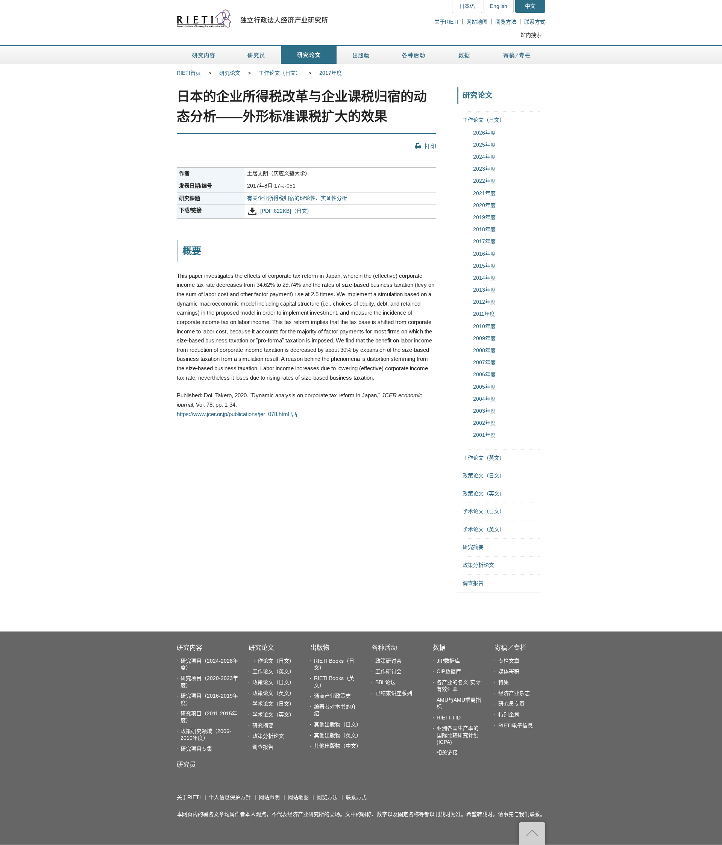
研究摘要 (473, 547)
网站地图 (476, 22)
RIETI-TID (449, 718)
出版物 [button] (361, 55)
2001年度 (484, 435)
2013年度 (484, 290)
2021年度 (484, 193)
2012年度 (484, 302)
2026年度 (484, 133)
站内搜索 (531, 35)
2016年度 (484, 254)
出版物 (319, 647)
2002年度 (484, 423)
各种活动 (384, 647)
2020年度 (484, 205)
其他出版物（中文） (337, 746)
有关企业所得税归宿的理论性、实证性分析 (297, 198)
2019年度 (484, 217)
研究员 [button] (256, 55)
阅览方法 (505, 22)
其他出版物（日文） (337, 724)
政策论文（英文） (484, 494)
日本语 (467, 6)
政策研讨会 (388, 661)
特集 (503, 682)
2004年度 (484, 399)
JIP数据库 (448, 661)
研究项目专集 (196, 749)
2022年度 (484, 181)
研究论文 (229, 73)
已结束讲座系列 (393, 693)
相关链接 (447, 753)
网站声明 (269, 797)
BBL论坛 (385, 682)
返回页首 (532, 833)
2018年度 (484, 229)
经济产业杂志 (514, 693)
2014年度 (484, 278)
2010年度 (484, 326)
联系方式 (534, 22)
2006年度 (484, 374)
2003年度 (484, 411)
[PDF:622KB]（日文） (286, 211)
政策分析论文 (478, 565)
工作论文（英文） (484, 458)
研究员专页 (511, 704)
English (498, 6)
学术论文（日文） (484, 511)
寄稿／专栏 (510, 647)
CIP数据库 (449, 671)
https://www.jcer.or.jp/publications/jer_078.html (233, 414)
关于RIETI (446, 22)
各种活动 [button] (413, 55)
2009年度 (484, 338)
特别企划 (508, 715)
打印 (430, 146)
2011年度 (484, 314)
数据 (439, 647)
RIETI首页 (189, 73)
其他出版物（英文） (337, 735)
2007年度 (484, 362)
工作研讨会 (388, 671)
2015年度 (484, 266)
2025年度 (484, 145)
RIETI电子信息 (515, 725)
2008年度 (484, 350)
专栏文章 (508, 661)
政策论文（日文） (484, 475)
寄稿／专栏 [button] (516, 55)
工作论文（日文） (280, 73)
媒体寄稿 (508, 671)
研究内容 (189, 647)
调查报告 (473, 583)
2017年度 (330, 73)
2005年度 (484, 387)
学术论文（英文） (484, 529)
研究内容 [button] (204, 55)
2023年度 (484, 169)
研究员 (186, 764)
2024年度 (484, 157)
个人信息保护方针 (230, 797)
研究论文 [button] (309, 55)
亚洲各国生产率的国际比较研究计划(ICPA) (458, 735)
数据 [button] (464, 55)
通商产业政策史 (332, 696)
